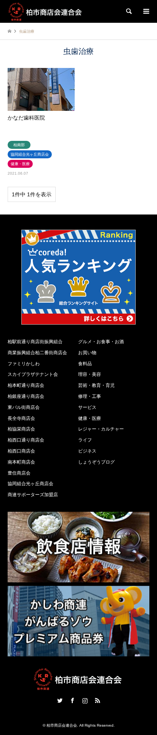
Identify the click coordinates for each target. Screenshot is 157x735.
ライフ (85, 440)
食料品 (85, 363)
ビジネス (87, 451)
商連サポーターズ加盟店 (33, 494)
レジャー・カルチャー (101, 429)
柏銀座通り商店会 (26, 396)
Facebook (72, 700)
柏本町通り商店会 (26, 385)
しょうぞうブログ (96, 462)
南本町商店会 (21, 462)
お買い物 (87, 352)
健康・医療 (89, 418)
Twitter (59, 700)
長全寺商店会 (21, 418)
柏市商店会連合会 (61, 725)
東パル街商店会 (24, 407)
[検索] (128, 11)
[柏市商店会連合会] (46, 11)
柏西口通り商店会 (26, 440)
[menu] (145, 11)
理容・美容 (89, 374)
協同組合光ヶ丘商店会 (30, 483)
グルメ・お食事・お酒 (101, 341)
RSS (97, 700)
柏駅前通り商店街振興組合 (35, 341)
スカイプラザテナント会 (33, 374)
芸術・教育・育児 (96, 385)
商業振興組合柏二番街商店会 (37, 352)
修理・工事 (89, 396)
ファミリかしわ (24, 363)
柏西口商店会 (21, 451)
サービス (87, 407)
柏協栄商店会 (21, 429)
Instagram (85, 700)
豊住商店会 (19, 473)
